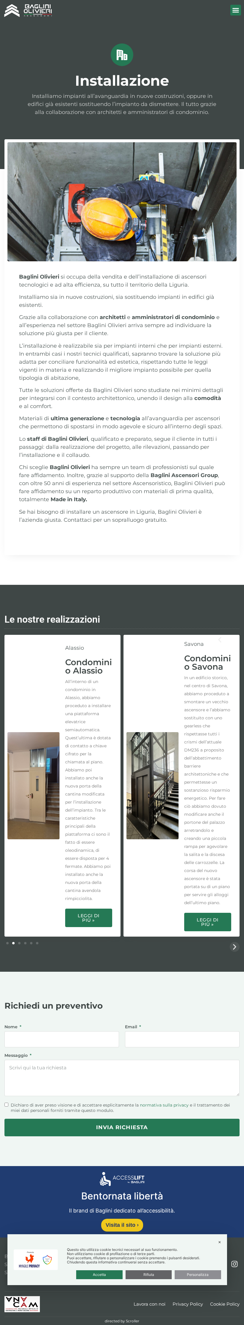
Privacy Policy (188, 1304)
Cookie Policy (225, 1304)
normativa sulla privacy (164, 1105)
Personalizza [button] (198, 1274)
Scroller (132, 1321)
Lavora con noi (149, 1304)
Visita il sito (122, 1225)
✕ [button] (219, 1242)
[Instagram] (234, 1264)
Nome (11, 1027)
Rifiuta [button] (148, 1274)
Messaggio (16, 1055)
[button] (235, 10)
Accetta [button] (99, 1274)
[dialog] (117, 1259)
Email (131, 1027)
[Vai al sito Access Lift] (122, 1180)
